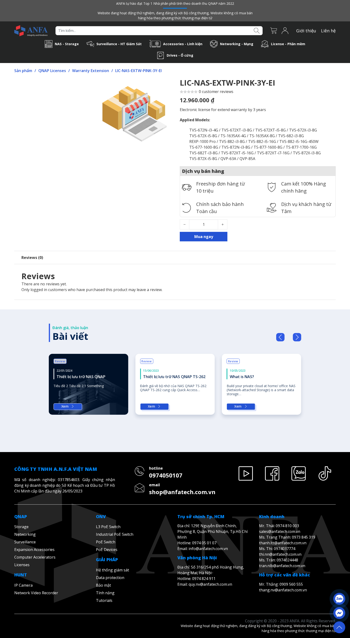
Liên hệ (328, 31)
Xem (65, 406)
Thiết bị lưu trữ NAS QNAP (81, 376)
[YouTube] (246, 457)
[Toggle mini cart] (273, 30)
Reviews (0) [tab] (32, 257)
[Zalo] (298, 457)
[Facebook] (272, 457)
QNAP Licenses (52, 70)
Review (60, 361)
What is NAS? (242, 376)
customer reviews (216, 91)
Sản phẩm (23, 70)
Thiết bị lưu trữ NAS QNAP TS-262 (174, 376)
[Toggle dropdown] (48, 44)
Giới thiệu (306, 31)
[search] (256, 30)
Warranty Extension (90, 70)
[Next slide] (297, 337)
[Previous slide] (280, 337)
